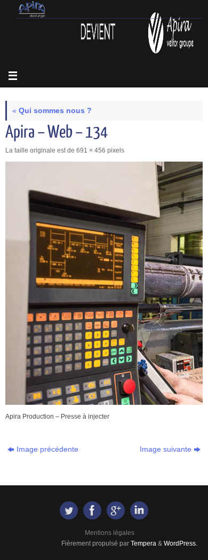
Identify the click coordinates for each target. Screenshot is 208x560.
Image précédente (47, 449)
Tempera (143, 543)
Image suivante (165, 449)
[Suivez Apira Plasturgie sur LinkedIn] (139, 510)
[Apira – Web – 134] (104, 283)
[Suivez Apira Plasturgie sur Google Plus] (116, 510)
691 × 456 (91, 150)
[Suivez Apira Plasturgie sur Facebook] (92, 510)
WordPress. (180, 543)
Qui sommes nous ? (52, 111)
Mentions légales (109, 533)
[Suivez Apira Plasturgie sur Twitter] (69, 510)
